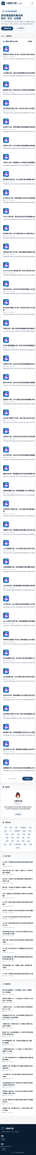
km (10, 831)
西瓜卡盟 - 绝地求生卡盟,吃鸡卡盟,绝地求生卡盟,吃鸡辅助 (17, 910)
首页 (2, 36)
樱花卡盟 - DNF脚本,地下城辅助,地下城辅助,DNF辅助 (16, 887)
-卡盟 (30, 844)
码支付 (17, 847)
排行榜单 (3, 1140)
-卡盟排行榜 (18, 844)
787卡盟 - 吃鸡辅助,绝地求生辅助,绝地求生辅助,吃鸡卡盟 (17, 973)
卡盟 (5, 827)
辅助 (24, 831)
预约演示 (21, 28)
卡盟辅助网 (23, 827)
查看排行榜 (7, 28)
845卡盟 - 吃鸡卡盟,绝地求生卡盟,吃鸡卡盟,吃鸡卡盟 (16, 917)
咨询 (3, 1149)
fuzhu (29, 831)
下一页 (27, 779)
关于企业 (3, 1138)
